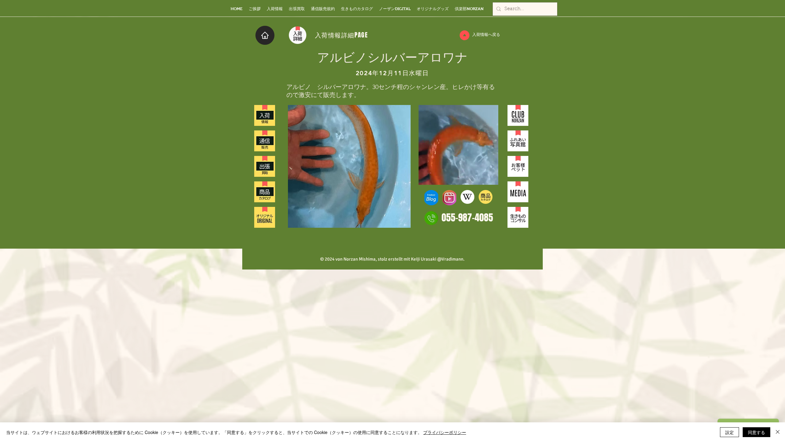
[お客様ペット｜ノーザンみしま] (517, 166)
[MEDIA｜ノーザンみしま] (517, 191)
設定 (729, 432)
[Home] (264, 35)
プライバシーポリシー (444, 432)
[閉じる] (777, 432)
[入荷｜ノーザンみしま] (264, 115)
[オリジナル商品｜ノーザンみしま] (264, 217)
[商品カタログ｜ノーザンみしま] (264, 191)
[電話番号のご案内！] (431, 218)
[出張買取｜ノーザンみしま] (264, 166)
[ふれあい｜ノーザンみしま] (517, 140)
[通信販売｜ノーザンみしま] (264, 140)
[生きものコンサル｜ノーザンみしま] (517, 217)
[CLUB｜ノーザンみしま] (517, 115)
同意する (756, 432)
